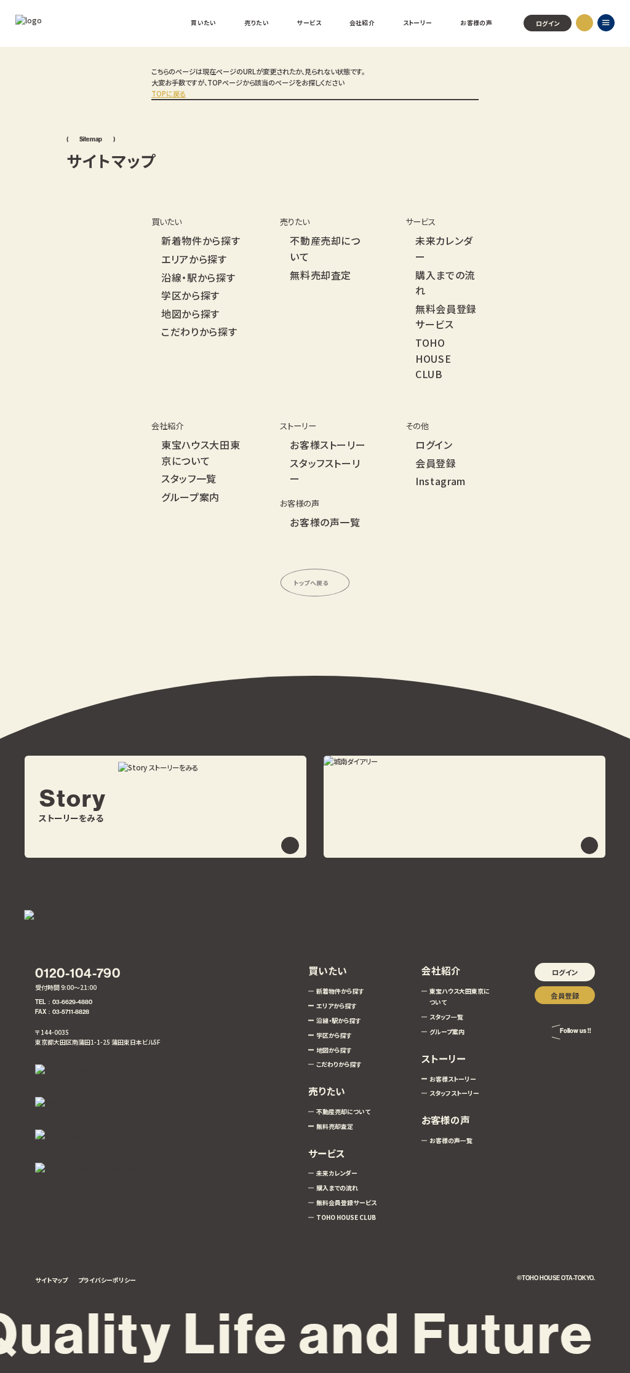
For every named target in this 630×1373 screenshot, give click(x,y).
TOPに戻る (168, 93)
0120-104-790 (78, 973)
